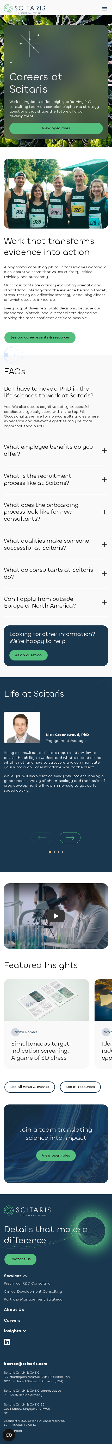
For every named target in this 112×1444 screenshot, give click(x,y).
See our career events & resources (40, 337)
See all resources (80, 1086)
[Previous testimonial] (42, 837)
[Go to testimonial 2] (54, 852)
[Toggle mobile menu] (105, 8)
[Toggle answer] (104, 392)
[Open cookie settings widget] (9, 1435)
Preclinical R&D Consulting (27, 1283)
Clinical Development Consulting (33, 1291)
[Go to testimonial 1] (50, 852)
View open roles (56, 128)
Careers (12, 1320)
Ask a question (28, 655)
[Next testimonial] (70, 837)
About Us (14, 1309)
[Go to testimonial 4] (62, 852)
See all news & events (29, 1086)
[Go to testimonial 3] (58, 852)
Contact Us (20, 1259)
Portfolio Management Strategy (33, 1299)
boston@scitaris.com (25, 1363)
